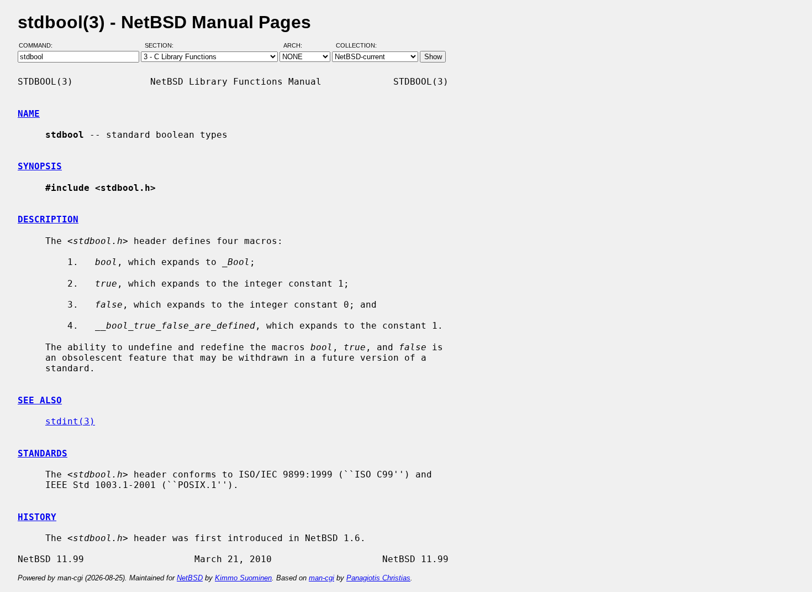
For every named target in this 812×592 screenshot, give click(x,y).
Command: (39, 46)
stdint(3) (70, 421)
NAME (29, 113)
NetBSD (190, 578)
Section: (161, 46)
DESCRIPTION (48, 219)
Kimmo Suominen (243, 578)
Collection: (356, 46)
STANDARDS (42, 453)
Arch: (297, 46)
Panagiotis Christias (378, 578)
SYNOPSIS (40, 166)
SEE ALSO (40, 400)
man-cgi (321, 578)
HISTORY (37, 517)
